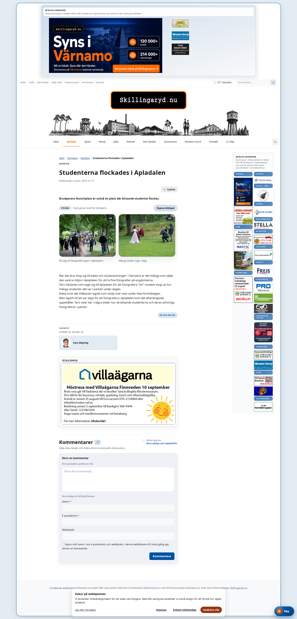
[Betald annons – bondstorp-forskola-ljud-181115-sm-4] (180, 49)
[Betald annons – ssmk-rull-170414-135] (263, 381)
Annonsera (87, 82)
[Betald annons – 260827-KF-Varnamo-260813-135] (243, 289)
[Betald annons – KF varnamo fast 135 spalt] (263, 354)
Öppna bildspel (165, 208)
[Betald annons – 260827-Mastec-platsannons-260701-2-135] (243, 240)
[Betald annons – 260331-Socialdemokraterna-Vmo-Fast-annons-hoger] (263, 331)
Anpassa (161, 609)
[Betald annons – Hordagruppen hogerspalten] (263, 406)
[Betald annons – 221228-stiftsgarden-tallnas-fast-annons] (263, 195)
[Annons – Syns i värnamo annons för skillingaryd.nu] (105, 45)
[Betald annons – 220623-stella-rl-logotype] (263, 226)
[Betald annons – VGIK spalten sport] (263, 391)
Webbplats (68, 529)
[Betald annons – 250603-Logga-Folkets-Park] (263, 180)
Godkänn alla (211, 609)
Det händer (43, 82)
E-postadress (70, 515)
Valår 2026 (56, 82)
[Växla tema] (275, 142)
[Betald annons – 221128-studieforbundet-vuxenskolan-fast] (263, 298)
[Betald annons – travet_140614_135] (263, 308)
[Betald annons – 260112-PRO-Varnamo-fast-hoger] (263, 288)
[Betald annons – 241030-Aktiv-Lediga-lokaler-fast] (243, 215)
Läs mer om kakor (85, 609)
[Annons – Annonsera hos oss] (243, 192)
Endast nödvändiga (184, 609)
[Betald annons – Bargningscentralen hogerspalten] (263, 239)
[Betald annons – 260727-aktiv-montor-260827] (243, 260)
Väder (23, 82)
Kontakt (100, 82)
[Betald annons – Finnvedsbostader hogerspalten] (263, 255)
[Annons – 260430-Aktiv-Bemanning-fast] (180, 23)
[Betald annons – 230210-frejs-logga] (263, 271)
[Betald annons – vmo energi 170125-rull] (263, 365)
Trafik (31, 82)
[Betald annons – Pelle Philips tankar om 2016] (180, 35)
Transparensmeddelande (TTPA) (263, 339)
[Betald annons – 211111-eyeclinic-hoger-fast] (263, 212)
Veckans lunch (72, 82)
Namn (66, 501)
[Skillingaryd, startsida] (148, 100)
